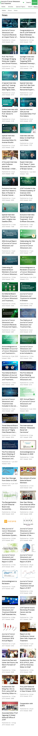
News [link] (16, 10)
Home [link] (4, 10)
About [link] (10, 10)
